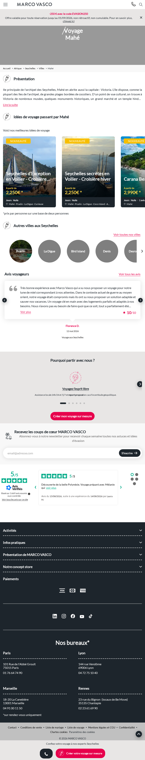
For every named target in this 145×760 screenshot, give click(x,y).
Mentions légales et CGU (101, 727)
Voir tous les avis (129, 274)
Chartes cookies (59, 732)
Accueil (6, 68)
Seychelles (30, 68)
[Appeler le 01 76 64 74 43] (133, 4)
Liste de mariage (55, 727)
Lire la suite (10, 104)
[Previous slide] (3, 251)
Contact (12, 727)
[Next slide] (142, 251)
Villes (41, 68)
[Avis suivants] (121, 487)
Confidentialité (127, 727)
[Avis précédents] (35, 487)
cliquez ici (69, 21)
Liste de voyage (75, 727)
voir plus (51, 487)
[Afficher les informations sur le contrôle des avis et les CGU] (29, 493)
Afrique (18, 68)
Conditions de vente (31, 727)
